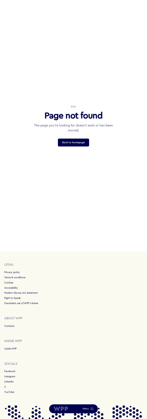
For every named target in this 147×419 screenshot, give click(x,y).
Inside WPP (10, 349)
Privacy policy (12, 272)
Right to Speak (12, 298)
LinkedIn (9, 382)
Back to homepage (73, 142)
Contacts (9, 326)
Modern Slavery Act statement (21, 293)
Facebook (9, 371)
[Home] (61, 409)
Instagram (9, 376)
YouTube (9, 392)
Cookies (8, 282)
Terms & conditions (14, 277)
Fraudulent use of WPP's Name (21, 303)
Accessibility (11, 288)
